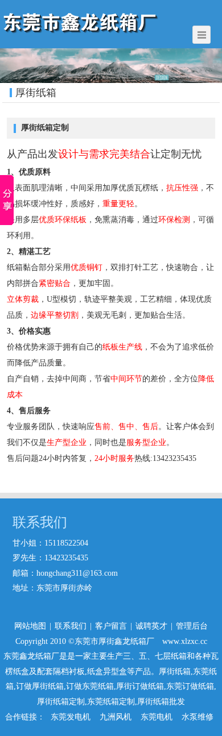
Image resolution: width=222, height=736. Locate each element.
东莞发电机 (71, 717)
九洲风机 (115, 717)
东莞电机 (156, 717)
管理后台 (192, 626)
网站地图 (30, 626)
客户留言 (111, 626)
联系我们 (71, 626)
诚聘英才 (151, 626)
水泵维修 (197, 717)
